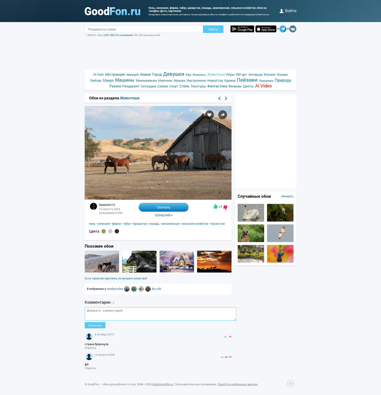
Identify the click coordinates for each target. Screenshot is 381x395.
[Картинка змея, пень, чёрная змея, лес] (251, 241)
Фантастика (217, 86)
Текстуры (198, 86)
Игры (230, 74)
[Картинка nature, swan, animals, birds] (251, 220)
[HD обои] (242, 28)
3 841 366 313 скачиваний (118, 35)
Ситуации (148, 86)
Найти (213, 29)
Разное (115, 86)
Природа (283, 80)
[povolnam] (148, 289)
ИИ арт (241, 74)
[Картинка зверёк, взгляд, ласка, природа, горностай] (280, 220)
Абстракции (115, 74)
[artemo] (134, 289)
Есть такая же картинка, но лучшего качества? (116, 278)
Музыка (179, 80)
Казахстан (218, 224)
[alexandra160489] (141, 289)
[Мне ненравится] (225, 207)
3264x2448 (162, 215)
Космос (270, 74)
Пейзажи (247, 79)
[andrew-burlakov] (127, 289)
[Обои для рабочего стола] (112, 11)
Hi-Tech (98, 74)
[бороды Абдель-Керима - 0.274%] (110, 231)
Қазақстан (140, 224)
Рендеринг (130, 86)
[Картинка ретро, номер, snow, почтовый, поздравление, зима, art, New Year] (177, 271)
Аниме (145, 74)
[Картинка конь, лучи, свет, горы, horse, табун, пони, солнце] (214, 271)
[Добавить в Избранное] (209, 114)
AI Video (263, 85)
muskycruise (115, 289)
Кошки (282, 74)
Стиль (184, 86)
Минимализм (146, 80)
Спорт (173, 86)
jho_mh (156, 289)
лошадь (154, 224)
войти (290, 10)
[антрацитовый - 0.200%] (117, 231)
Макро (108, 80)
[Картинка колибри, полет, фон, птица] (280, 261)
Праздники (266, 81)
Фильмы (235, 86)
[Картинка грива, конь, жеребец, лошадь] (139, 271)
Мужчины (165, 80)
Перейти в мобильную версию (237, 384)
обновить (287, 196)
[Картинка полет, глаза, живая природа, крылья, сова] (280, 241)
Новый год (215, 80)
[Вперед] (226, 98)
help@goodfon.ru (162, 384)
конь (92, 224)
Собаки (162, 86)
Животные (216, 74)
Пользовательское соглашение (195, 384)
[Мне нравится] (216, 206)
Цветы (248, 86)
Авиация (132, 74)
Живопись (199, 75)
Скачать (163, 207)
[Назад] (219, 98)
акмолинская (170, 224)
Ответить (90, 348)
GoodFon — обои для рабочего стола (111, 384)
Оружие (229, 80)
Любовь (96, 80)
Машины (124, 80)
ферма (116, 224)
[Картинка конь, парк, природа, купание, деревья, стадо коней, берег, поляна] (251, 261)
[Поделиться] (222, 114)
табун (127, 224)
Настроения (196, 80)
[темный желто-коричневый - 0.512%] (103, 231)
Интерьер (255, 74)
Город (157, 74)
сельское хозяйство (194, 224)
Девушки (173, 73)
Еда (188, 74)
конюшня (103, 224)
